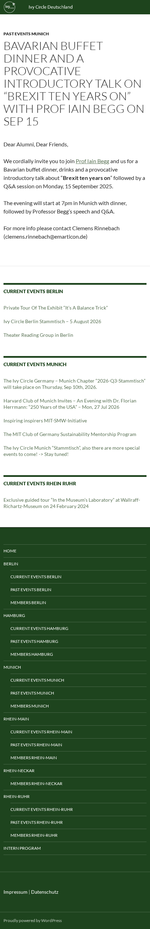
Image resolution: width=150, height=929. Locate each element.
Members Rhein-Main (33, 757)
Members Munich (29, 706)
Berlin (10, 563)
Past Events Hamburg (34, 641)
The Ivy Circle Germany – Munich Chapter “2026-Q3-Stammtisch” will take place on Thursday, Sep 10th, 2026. (74, 384)
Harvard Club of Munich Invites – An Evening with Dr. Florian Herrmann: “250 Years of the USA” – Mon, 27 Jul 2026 (69, 404)
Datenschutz (44, 892)
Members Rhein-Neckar (36, 783)
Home (9, 550)
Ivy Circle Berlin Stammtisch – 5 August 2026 (52, 321)
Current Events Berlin (35, 576)
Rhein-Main (16, 718)
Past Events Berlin (30, 589)
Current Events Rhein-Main (41, 731)
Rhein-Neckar (19, 770)
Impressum (15, 892)
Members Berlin (28, 602)
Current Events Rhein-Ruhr (41, 809)
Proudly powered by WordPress (32, 920)
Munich (12, 667)
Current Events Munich (37, 680)
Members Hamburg (31, 654)
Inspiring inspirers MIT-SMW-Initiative (45, 420)
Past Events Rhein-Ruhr (36, 822)
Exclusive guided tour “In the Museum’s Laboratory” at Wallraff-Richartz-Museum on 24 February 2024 (71, 503)
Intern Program (22, 848)
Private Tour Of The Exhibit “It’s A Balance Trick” (55, 308)
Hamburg (14, 615)
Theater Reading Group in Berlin (38, 335)
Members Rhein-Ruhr (34, 835)
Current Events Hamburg (39, 628)
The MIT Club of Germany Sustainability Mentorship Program (69, 434)
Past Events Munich (26, 33)
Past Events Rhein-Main (36, 744)
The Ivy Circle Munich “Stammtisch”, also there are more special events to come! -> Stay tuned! (71, 451)
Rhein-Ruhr (16, 796)
